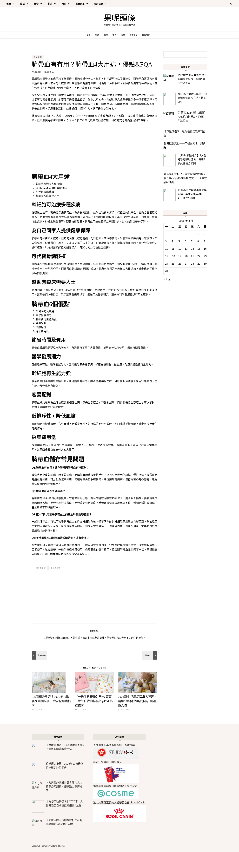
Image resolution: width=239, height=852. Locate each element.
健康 (9, 3)
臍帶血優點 (41, 568)
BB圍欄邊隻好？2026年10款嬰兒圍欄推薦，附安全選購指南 (51, 701)
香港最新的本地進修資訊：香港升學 (114, 745)
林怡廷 (50, 72)
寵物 (36, 3)
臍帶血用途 (55, 568)
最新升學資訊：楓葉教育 (107, 762)
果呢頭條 (119, 18)
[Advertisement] (94, 148)
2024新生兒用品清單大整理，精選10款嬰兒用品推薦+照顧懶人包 (137, 701)
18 (173, 256)
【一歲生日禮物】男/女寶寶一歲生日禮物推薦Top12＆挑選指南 (94, 701)
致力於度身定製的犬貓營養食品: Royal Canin (119, 802)
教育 (50, 3)
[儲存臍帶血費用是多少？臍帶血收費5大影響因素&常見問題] (150, 655)
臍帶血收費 (38, 108)
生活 (22, 3)
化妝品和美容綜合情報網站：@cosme (115, 786)
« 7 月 (167, 279)
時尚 (64, 3)
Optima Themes (58, 846)
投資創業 (80, 3)
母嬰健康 (37, 57)
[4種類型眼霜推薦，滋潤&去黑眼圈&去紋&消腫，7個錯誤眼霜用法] (39, 655)
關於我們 (98, 3)
